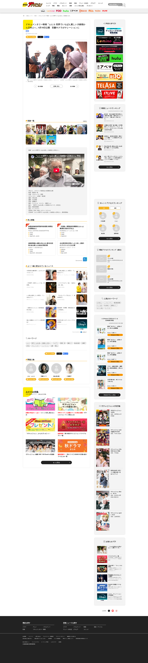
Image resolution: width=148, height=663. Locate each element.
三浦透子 (83, 343)
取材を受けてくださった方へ (40, 638)
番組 (58, 5)
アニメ (34, 626)
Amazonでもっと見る (110, 395)
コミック (100, 3)
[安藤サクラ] (43, 371)
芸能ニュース (29, 15)
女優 (52, 345)
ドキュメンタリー (36, 345)
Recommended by (76, 332)
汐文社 (28, 345)
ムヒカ (28, 343)
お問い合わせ (38, 636)
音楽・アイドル (98, 626)
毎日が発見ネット (26, 641)
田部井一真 (62, 343)
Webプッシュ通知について (68, 638)
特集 (53, 5)
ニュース (48, 3)
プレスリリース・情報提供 (48, 636)
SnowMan (106, 305)
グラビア (93, 3)
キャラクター (108, 308)
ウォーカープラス (35, 641)
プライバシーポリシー (60, 636)
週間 (115, 208)
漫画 (70, 5)
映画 (70, 3)
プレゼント (90, 5)
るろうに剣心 (100, 308)
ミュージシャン (45, 345)
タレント (64, 5)
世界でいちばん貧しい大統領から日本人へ (41, 343)
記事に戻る (56, 86)
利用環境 (50, 638)
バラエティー (63, 3)
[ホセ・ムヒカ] (31, 371)
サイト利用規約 (57, 638)
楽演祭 (60, 641)
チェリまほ (99, 305)
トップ (48, 5)
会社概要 (24, 636)
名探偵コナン (114, 305)
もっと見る (56, 462)
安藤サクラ (69, 343)
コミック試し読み (79, 5)
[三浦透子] (69, 371)
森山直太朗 (76, 343)
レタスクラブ (53, 641)
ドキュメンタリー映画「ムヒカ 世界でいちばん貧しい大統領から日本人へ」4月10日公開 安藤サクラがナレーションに (66, 15)
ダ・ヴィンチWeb (44, 641)
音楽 (75, 3)
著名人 (56, 345)
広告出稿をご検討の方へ (27, 638)
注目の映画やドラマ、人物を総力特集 (36, 394)
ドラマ (55, 3)
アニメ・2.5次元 (83, 3)
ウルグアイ (55, 343)
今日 (104, 208)
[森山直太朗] (56, 371)
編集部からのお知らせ (71, 636)
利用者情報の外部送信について (82, 638)
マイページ (31, 636)
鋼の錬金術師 (117, 302)
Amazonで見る (115, 335)
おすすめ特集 (32, 391)
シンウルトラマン (108, 302)
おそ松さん (99, 302)
